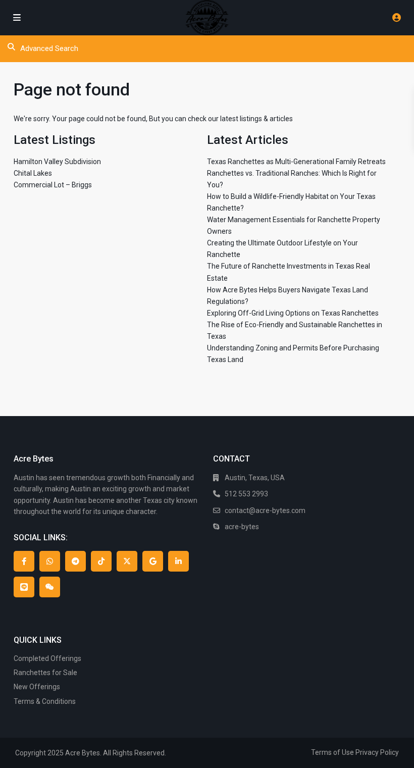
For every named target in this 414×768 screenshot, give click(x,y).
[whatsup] (49, 561)
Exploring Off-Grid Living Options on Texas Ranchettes (293, 313)
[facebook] (24, 561)
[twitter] (127, 561)
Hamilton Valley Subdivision (57, 162)
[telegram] (75, 561)
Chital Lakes (33, 173)
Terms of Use (332, 752)
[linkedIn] (178, 561)
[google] (152, 561)
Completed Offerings (47, 658)
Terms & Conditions (45, 701)
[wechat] (49, 587)
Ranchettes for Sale (45, 673)
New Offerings (37, 687)
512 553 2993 (246, 494)
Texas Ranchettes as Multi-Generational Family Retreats (296, 162)
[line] (24, 587)
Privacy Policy (377, 752)
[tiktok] (101, 561)
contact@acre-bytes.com (265, 510)
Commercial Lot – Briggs (53, 185)
